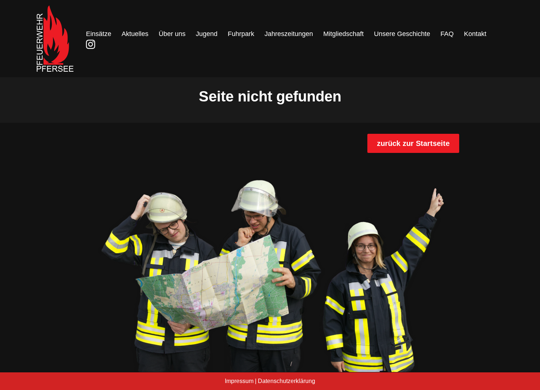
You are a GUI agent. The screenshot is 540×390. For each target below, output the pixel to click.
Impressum (239, 381)
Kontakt (475, 33)
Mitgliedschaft (343, 33)
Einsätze (98, 33)
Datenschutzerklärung (286, 381)
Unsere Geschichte (402, 33)
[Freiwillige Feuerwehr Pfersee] (55, 39)
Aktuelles (135, 33)
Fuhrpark (241, 33)
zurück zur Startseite (413, 143)
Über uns (172, 33)
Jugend (206, 33)
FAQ (447, 33)
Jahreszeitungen (288, 33)
